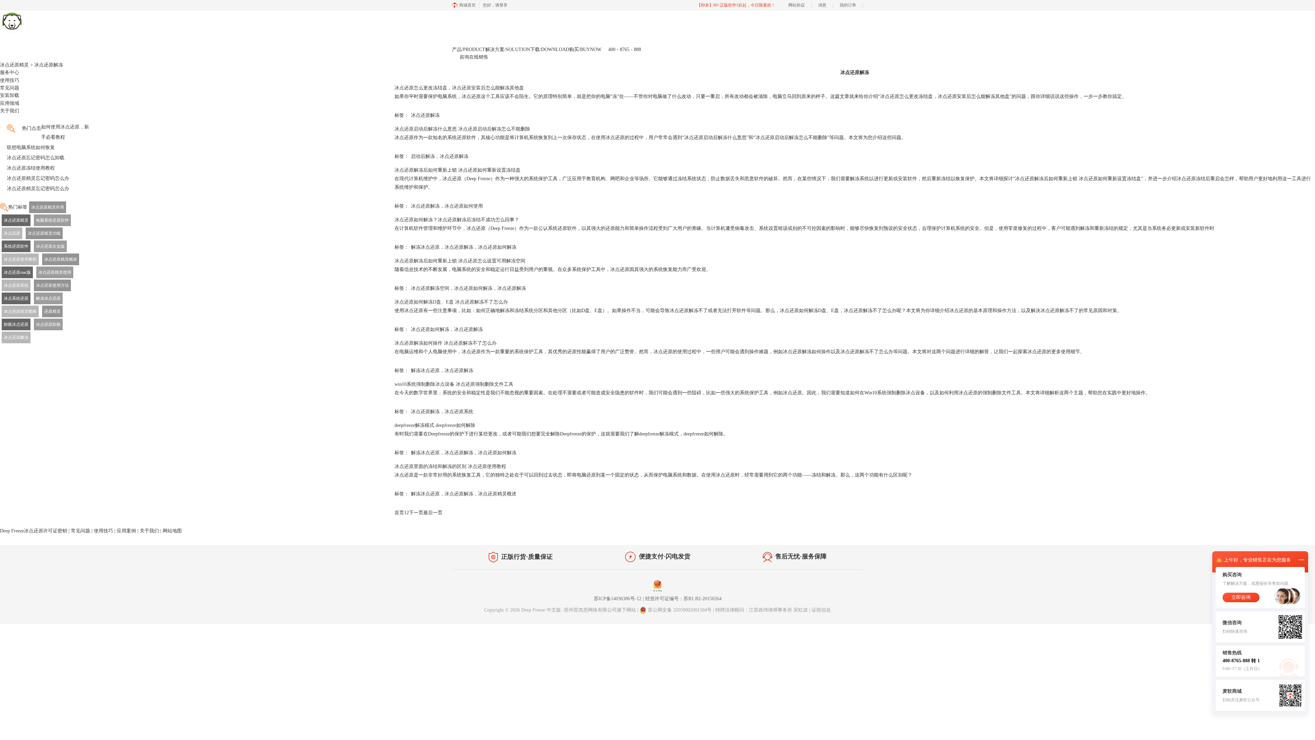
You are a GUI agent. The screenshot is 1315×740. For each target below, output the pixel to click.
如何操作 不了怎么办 (445, 343)
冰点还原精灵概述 (60, 259)
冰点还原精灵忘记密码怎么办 (38, 178)
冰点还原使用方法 (52, 285)
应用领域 (9, 103)
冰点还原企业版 (50, 246)
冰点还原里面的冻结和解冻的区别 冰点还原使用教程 (450, 466)
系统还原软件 (16, 246)
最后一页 (432, 512)
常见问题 (9, 87)
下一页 (416, 512)
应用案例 (126, 530)
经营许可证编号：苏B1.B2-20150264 (683, 598)
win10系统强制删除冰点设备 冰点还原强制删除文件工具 (453, 384)
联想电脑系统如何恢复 (31, 147)
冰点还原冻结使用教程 (31, 168)
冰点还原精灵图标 (20, 311)
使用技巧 (9, 80)
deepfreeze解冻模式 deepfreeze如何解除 (434, 425)
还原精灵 (52, 311)
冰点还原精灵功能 (44, 233)
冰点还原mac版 (17, 272)
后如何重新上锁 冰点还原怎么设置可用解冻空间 (459, 260)
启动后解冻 (423, 156)
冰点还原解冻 (16, 337)
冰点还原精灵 (14, 64)
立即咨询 (1241, 597)
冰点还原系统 (16, 285)
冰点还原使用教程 (20, 259)
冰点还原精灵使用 (54, 272)
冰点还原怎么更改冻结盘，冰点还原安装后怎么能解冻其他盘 (459, 87)
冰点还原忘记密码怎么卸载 (35, 157)
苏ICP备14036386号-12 (617, 598)
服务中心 (9, 72)
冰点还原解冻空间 (430, 288)
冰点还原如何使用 (463, 206)
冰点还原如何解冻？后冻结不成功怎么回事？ (456, 219)
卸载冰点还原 (16, 324)
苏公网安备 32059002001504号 (680, 610)
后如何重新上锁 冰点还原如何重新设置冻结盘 (457, 170)
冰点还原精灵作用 (47, 207)
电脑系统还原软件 (52, 220)
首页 (399, 512)
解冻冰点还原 (48, 298)
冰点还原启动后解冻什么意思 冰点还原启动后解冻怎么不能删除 (462, 129)
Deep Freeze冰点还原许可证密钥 (33, 530)
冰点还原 (12, 233)
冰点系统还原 (16, 298)
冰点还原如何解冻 (497, 247)
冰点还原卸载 (48, 324)
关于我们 (9, 110)
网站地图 (172, 530)
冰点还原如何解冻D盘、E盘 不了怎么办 (451, 302)
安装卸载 (9, 95)
